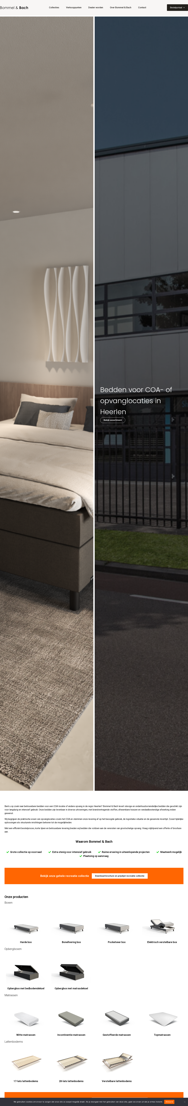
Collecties (54, 7)
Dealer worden (95, 7)
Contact (142, 7)
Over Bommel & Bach (120, 7)
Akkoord (169, 1102)
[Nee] (184, 1101)
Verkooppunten (73, 7)
